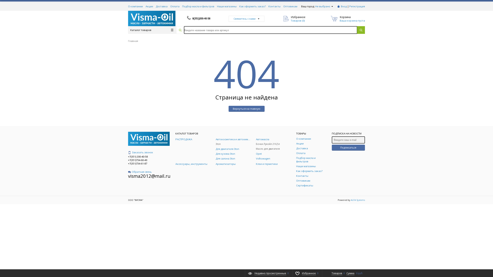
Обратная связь (142, 172)
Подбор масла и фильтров (198, 6)
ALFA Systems (358, 200)
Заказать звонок (142, 152)
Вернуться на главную (246, 108)
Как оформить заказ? (252, 6)
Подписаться (348, 147)
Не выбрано (323, 6)
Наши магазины (227, 6)
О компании (135, 6)
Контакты (274, 6)
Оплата (174, 6)
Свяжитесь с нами (245, 18)
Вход (344, 6)
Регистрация (357, 6)
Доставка (162, 6)
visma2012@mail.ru (149, 176)
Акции (149, 6)
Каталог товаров (140, 30)
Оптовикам (290, 6)
